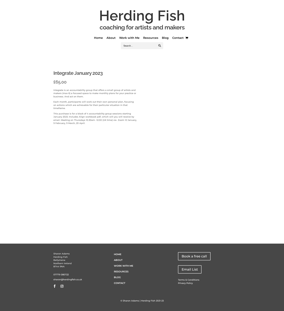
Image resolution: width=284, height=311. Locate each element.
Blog (165, 38)
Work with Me (129, 38)
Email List (190, 269)
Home (98, 38)
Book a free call (194, 256)
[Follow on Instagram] (62, 286)
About (111, 38)
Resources (150, 38)
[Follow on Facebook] (54, 286)
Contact (178, 38)
